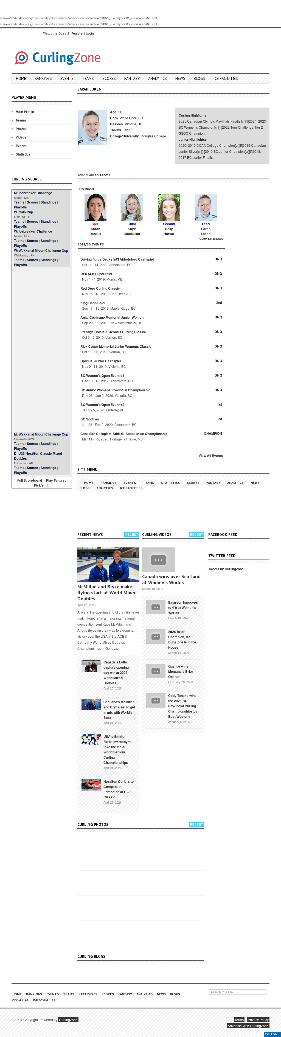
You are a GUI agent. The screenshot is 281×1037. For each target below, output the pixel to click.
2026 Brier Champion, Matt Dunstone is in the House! (182, 639)
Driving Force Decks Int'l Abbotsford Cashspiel (117, 259)
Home (21, 78)
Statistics (23, 154)
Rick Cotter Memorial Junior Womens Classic (115, 346)
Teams (88, 78)
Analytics (157, 78)
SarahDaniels (95, 231)
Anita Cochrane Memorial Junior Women (112, 317)
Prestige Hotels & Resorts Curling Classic (113, 331)
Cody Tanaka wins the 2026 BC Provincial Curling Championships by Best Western (182, 706)
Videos (21, 137)
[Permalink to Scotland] (91, 704)
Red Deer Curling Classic (100, 288)
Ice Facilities (225, 78)
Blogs (199, 78)
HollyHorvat (169, 231)
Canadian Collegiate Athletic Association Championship (123, 433)
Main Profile (25, 111)
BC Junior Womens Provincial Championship (115, 390)
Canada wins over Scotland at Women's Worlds (171, 579)
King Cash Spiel (92, 302)
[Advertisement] (42, 349)
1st (219, 404)
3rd (219, 418)
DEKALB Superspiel (96, 273)
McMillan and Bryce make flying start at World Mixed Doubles (107, 592)
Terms (239, 1019)
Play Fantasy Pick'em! (50, 483)
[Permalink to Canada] (91, 665)
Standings (48, 202)
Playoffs (20, 207)
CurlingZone (68, 1019)
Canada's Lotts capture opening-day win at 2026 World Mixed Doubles (116, 672)
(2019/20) (86, 188)
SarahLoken (205, 231)
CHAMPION (213, 433)
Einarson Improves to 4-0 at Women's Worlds (183, 607)
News (180, 78)
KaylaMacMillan (132, 231)
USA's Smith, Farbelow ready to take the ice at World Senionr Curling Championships (117, 749)
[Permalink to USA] (91, 739)
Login (90, 33)
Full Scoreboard (29, 480)
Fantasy (132, 78)
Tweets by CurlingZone (226, 568)
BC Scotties (89, 419)
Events (67, 78)
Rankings (43, 78)
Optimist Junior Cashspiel (100, 360)
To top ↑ (272, 1034)
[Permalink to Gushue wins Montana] (155, 670)
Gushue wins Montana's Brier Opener (180, 671)
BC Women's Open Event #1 (102, 375)
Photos (21, 128)
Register (77, 33)
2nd (219, 302)
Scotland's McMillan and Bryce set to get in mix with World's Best (119, 709)
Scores (109, 78)
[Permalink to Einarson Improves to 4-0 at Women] (155, 606)
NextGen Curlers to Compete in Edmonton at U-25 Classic (118, 789)
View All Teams (211, 238)
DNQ (218, 258)
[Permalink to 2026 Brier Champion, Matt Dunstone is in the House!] (155, 636)
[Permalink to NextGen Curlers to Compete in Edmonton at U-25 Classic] (91, 784)
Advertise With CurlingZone (248, 1025)
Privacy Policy (258, 1019)
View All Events (211, 455)
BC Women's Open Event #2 (102, 404)
